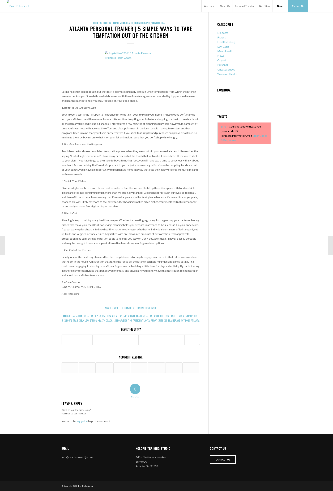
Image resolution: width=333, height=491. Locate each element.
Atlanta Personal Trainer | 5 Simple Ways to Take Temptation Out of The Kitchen (130, 32)
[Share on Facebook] (69, 340)
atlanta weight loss (157, 316)
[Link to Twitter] (323, 5)
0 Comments (128, 308)
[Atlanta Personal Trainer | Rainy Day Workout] (173, 367)
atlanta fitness (77, 316)
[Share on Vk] (161, 340)
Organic (222, 60)
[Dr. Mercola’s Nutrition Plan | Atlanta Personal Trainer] (121, 367)
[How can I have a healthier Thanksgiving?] (139, 367)
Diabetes (222, 32)
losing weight (121, 320)
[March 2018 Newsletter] (104, 367)
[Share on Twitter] (84, 340)
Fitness (97, 23)
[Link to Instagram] (318, 5)
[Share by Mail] (192, 340)
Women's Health (159, 23)
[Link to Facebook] (313, 5)
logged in (82, 421)
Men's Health (126, 23)
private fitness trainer (163, 320)
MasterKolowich (148, 308)
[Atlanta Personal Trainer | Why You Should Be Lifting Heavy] (70, 367)
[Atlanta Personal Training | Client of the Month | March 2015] (2, 245)
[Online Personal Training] (87, 367)
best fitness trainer (181, 316)
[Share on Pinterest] (115, 340)
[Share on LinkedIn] (130, 340)
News (220, 55)
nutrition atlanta (140, 320)
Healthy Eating (111, 23)
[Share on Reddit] (176, 340)
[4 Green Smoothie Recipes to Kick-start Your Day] (190, 367)
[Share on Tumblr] (146, 340)
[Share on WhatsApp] (100, 340)
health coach (105, 320)
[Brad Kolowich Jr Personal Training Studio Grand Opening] (156, 367)
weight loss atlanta (188, 320)
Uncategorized (142, 23)
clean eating (90, 320)
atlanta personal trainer (101, 316)
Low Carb (223, 46)
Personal (222, 64)
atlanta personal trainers (130, 316)
